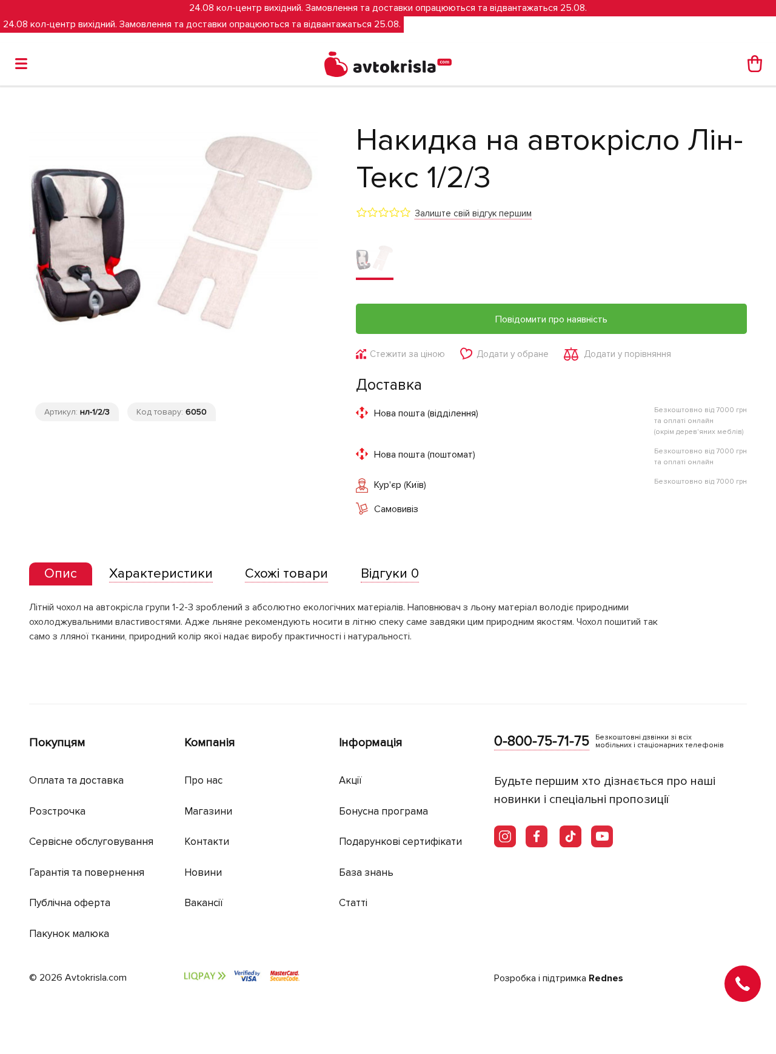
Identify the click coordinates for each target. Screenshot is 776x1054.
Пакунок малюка (69, 933)
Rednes (606, 978)
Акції (350, 780)
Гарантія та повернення (86, 872)
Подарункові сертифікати (400, 841)
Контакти (206, 841)
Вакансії (203, 902)
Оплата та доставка (76, 780)
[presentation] (60, 573)
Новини (203, 872)
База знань (366, 872)
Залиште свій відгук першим (473, 213)
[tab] (60, 574)
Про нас (203, 780)
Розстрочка (57, 811)
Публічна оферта (69, 902)
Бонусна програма (383, 811)
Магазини (208, 811)
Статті (353, 902)
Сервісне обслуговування (91, 841)
